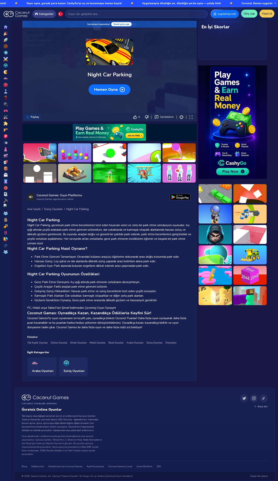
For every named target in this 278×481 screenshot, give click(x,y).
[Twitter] (244, 399)
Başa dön (263, 406)
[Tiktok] (264, 399)
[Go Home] (17, 14)
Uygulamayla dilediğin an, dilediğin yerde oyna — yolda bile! (160, 3)
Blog (24, 466)
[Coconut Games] (45, 397)
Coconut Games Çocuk (120, 466)
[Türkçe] (60, 14)
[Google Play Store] (180, 197)
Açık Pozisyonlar (95, 466)
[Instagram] (254, 399)
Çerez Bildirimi (144, 466)
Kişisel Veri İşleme (259, 476)
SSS (159, 466)
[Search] (203, 13)
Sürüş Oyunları (53, 209)
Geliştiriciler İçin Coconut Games (65, 466)
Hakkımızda (37, 466)
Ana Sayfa (33, 209)
